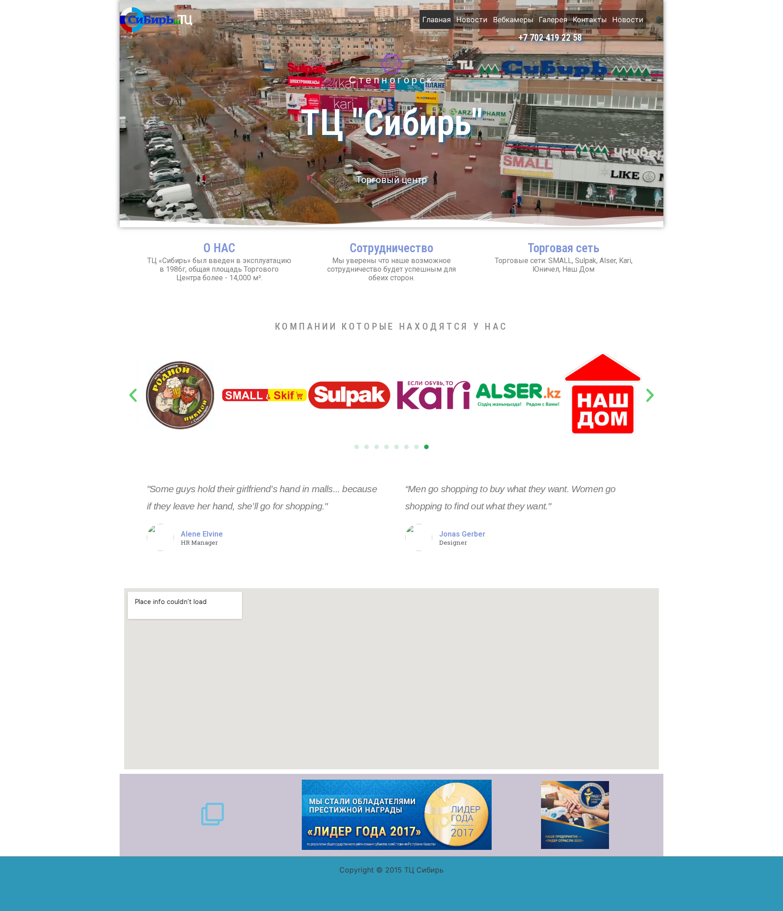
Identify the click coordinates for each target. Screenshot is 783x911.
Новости (472, 19)
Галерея (553, 19)
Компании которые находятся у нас (391, 326)
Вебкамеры (513, 19)
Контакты (590, 19)
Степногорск (391, 79)
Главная (436, 19)
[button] (659, 19)
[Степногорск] (391, 64)
